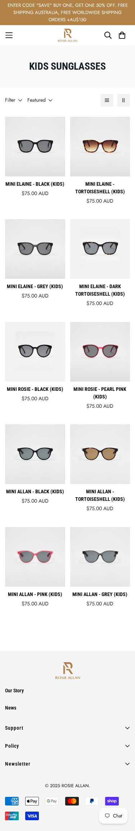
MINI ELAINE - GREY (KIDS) (35, 286)
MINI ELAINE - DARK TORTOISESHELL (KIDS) (100, 290)
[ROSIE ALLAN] (67, 35)
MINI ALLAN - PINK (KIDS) (35, 594)
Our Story (14, 690)
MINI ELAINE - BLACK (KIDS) (34, 184)
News (10, 708)
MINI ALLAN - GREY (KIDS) (99, 594)
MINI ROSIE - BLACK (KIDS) (35, 389)
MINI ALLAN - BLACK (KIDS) (35, 491)
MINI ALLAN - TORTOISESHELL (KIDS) (100, 495)
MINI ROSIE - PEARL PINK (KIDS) (99, 393)
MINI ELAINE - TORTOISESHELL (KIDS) (100, 187)
